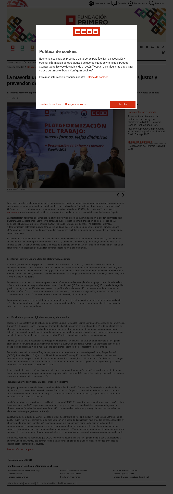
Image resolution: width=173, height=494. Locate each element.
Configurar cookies (75, 104)
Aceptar (122, 104)
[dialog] (86, 67)
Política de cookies (97, 77)
